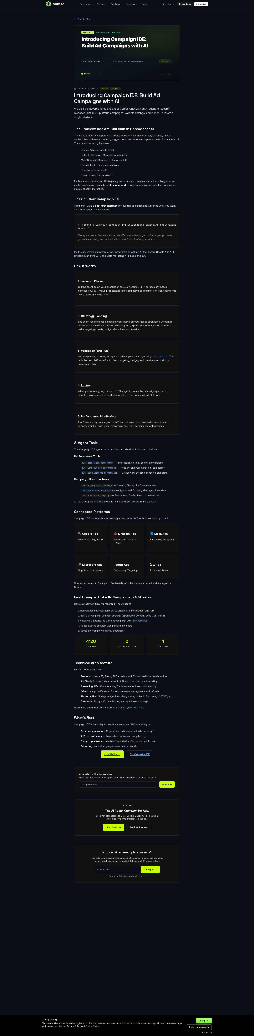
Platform (101, 4)
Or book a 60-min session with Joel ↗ (127, 876)
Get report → (150, 869)
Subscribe (167, 784)
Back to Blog (84, 19)
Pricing (144, 4)
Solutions (115, 4)
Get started (201, 4)
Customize (207, 1032)
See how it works (138, 827)
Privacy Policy (74, 1026)
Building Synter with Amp (130, 707)
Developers (85, 4)
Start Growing (114, 827)
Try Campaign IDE (140, 754)
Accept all (204, 1020)
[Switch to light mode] (163, 4)
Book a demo (185, 4)
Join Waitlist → (112, 754)
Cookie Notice (92, 1026)
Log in (171, 4)
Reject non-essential (199, 1027)
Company (130, 4)
